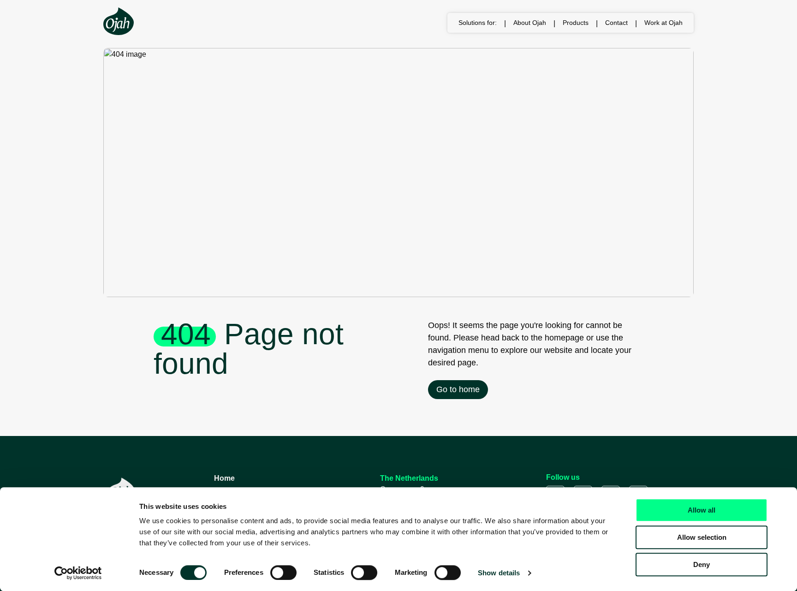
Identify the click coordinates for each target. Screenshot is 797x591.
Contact (616, 22)
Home (224, 478)
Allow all (701, 510)
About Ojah (529, 22)
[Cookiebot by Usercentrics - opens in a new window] (78, 573)
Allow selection (701, 537)
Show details (499, 573)
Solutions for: (477, 22)
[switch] (283, 572)
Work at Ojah (663, 22)
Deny (701, 564)
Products (576, 22)
